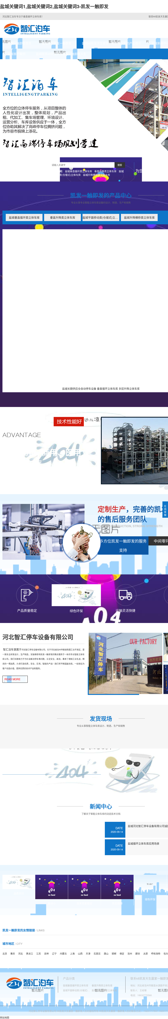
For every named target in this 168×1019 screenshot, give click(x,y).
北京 (4, 953)
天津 (88, 953)
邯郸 (114, 953)
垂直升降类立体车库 (105, 171)
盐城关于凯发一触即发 (56, 43)
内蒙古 (63, 953)
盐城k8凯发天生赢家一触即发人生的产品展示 (111, 43)
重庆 (12, 953)
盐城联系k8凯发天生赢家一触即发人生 (61, 54)
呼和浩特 (155, 953)
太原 (145, 953)
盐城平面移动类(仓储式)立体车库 (101, 217)
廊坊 (137, 953)
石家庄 (97, 953)
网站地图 (4, 1017)
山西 (80, 953)
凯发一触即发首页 (19, 43)
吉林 (46, 953)
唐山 (106, 953)
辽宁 (54, 953)
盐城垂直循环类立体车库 (78, 171)
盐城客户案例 (16, 54)
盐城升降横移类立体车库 (96, 174)
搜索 (119, 165)
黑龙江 (29, 953)
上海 (72, 953)
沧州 (129, 953)
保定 (122, 953)
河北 (20, 953)
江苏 (38, 953)
